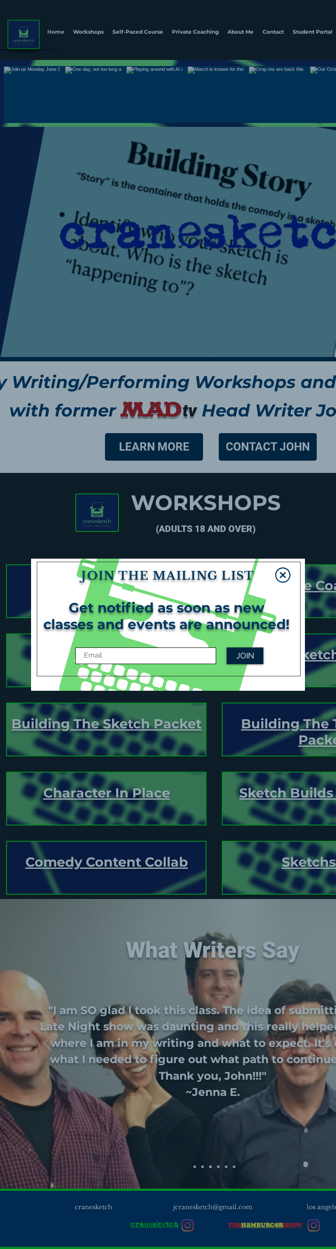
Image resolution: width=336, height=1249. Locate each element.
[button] (282, 575)
